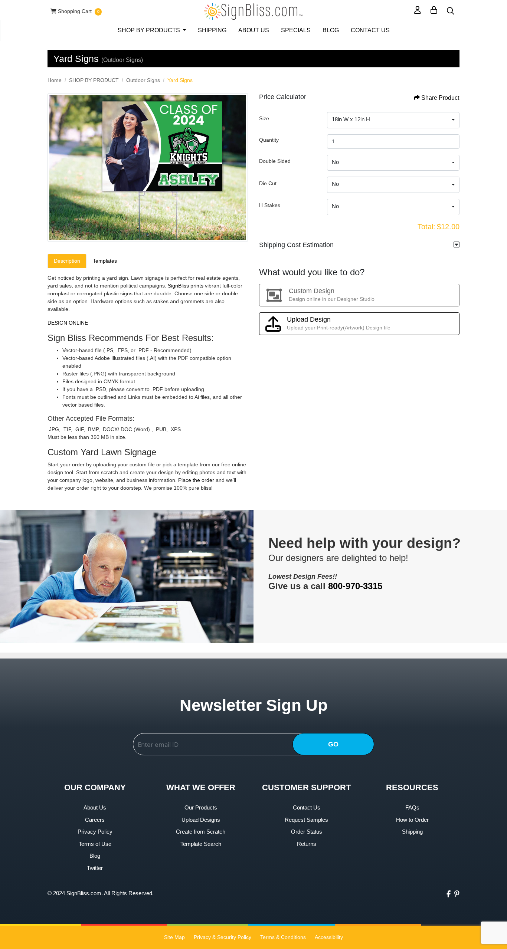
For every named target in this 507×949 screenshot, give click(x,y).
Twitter (95, 868)
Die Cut (268, 183)
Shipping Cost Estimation (296, 245)
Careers (95, 820)
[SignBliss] (253, 11)
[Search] (450, 11)
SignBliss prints (185, 286)
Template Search (200, 844)
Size (264, 118)
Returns (306, 844)
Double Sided (275, 161)
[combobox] (393, 120)
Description (67, 261)
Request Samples (306, 820)
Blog (94, 856)
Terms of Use (95, 844)
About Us (95, 807)
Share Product (440, 98)
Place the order (197, 480)
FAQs (412, 807)
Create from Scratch (200, 831)
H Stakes (269, 205)
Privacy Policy (95, 831)
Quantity (269, 140)
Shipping (412, 831)
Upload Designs (200, 820)
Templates (105, 261)
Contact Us (306, 807)
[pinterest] (456, 894)
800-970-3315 (355, 586)
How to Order (412, 820)
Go (333, 744)
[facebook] (449, 894)
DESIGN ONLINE (68, 323)
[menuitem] (152, 30)
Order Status (306, 831)
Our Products (200, 807)
